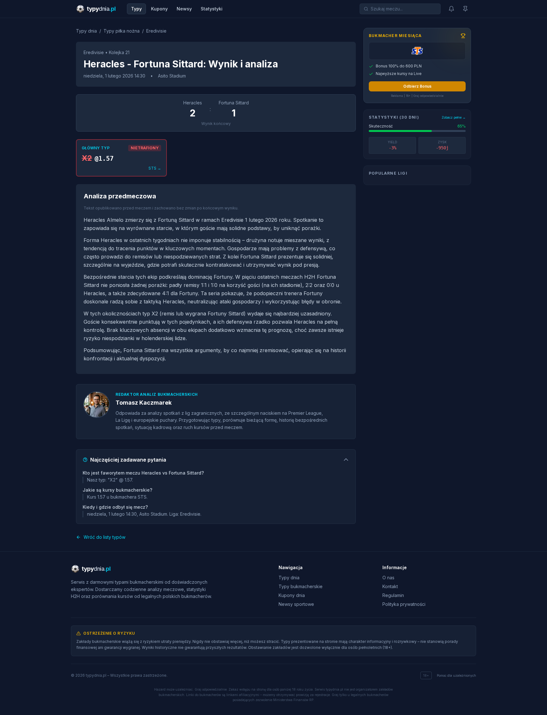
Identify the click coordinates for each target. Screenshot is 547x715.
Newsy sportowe (296, 604)
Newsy (184, 8)
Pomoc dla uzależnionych (456, 675)
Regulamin (393, 595)
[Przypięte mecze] (465, 9)
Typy (136, 8)
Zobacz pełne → (454, 118)
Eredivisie (156, 31)
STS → (154, 168)
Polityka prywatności (403, 604)
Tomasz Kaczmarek (144, 402)
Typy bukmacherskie (301, 586)
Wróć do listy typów (104, 537)
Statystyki (212, 8)
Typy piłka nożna (122, 31)
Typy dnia (86, 31)
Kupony (159, 8)
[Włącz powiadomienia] (451, 9)
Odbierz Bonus (417, 86)
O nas (388, 577)
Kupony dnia (292, 595)
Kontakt (390, 586)
